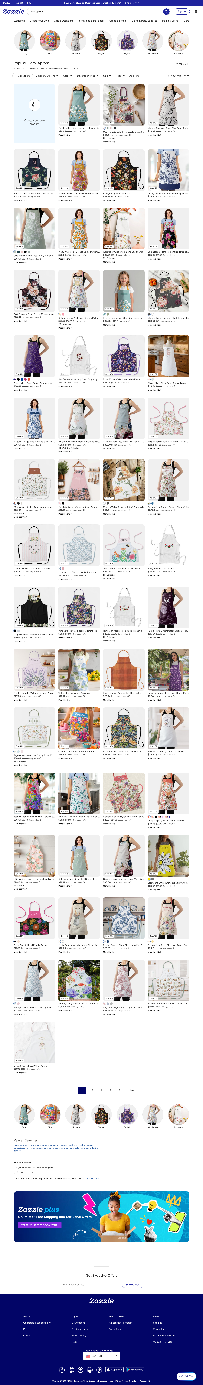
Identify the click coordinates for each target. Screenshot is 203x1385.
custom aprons (60, 1145)
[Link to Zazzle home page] (14, 11)
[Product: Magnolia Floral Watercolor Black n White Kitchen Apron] (34, 607)
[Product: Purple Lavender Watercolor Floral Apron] (34, 670)
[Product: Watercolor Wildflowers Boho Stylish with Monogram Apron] (124, 228)
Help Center (93, 1178)
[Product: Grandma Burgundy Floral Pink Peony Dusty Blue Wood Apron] (124, 418)
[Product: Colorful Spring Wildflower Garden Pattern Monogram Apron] (79, 291)
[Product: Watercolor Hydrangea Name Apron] (79, 670)
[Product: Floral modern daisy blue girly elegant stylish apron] (124, 291)
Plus (28, 3)
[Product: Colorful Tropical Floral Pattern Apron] (79, 728)
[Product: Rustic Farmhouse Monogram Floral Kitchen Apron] (79, 918)
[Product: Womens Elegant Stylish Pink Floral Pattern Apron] (124, 793)
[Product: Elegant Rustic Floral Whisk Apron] (34, 1042)
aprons (48, 1145)
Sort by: (172, 75)
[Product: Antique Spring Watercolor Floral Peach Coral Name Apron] (168, 793)
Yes (21, 1172)
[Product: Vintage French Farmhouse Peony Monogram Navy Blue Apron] (168, 170)
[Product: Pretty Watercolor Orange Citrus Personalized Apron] (79, 228)
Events (19, 3)
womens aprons (43, 1148)
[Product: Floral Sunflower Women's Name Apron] (79, 480)
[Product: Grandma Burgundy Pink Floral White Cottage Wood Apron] (124, 856)
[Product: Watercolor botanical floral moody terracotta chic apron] (34, 480)
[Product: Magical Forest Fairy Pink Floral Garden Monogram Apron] (168, 418)
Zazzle (6, 3)
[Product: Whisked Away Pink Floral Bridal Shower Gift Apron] (79, 418)
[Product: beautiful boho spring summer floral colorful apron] (34, 793)
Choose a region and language (98, 1350)
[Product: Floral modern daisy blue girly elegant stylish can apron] (79, 105)
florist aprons (20, 1145)
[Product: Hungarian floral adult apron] (168, 545)
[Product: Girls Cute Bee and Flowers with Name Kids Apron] (124, 545)
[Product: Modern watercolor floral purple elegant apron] (124, 105)
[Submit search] (166, 11)
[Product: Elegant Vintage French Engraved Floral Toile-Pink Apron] (124, 980)
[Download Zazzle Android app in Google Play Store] (135, 1369)
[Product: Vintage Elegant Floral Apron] (124, 170)
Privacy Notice (121, 1381)
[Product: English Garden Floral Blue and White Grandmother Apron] (124, 918)
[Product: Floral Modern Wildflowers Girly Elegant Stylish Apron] (124, 356)
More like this (65, 135)
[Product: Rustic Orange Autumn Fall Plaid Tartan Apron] (124, 670)
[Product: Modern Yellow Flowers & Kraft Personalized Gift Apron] (124, 480)
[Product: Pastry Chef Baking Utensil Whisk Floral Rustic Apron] (168, 728)
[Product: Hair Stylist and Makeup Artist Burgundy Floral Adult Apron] (79, 356)
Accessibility (145, 1381)
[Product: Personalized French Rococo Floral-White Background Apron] (168, 480)
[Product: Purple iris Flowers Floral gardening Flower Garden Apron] (79, 607)
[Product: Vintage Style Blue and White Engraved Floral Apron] (34, 980)
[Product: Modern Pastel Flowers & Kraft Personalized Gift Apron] (168, 291)
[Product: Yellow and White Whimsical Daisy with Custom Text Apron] (168, 856)
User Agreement (107, 1381)
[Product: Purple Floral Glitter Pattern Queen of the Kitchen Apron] (168, 607)
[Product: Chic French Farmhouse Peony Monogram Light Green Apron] (34, 228)
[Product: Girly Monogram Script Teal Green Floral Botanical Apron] (79, 856)
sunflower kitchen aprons (81, 1145)
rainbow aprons (59, 1148)
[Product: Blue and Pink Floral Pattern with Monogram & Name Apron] (79, 793)
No (32, 1172)
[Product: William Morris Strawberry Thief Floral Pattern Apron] (124, 728)
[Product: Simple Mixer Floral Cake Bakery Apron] (168, 356)
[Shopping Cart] (195, 11)
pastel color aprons (77, 1148)
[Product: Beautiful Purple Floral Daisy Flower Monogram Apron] (168, 670)
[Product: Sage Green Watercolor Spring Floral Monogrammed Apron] (34, 728)
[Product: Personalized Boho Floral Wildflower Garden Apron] (168, 918)
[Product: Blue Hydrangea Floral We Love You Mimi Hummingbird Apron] (79, 980)
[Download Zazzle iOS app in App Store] (114, 1369)
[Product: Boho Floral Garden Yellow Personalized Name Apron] (79, 170)
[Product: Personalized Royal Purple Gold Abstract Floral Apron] (34, 356)
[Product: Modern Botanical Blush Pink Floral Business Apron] (168, 105)
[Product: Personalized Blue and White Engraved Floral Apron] (79, 545)
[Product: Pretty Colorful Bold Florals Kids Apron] (34, 918)
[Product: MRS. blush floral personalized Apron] (34, 545)
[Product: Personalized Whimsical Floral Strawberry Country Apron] (168, 980)
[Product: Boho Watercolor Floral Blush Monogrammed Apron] (34, 170)
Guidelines (133, 1381)
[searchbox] (98, 11)
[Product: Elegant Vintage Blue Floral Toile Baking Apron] (34, 418)
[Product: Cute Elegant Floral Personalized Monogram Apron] (168, 228)
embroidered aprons (24, 1148)
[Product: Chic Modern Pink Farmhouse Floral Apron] (34, 856)
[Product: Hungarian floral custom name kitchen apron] (124, 607)
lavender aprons (36, 1145)
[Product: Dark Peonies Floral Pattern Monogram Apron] (34, 291)
